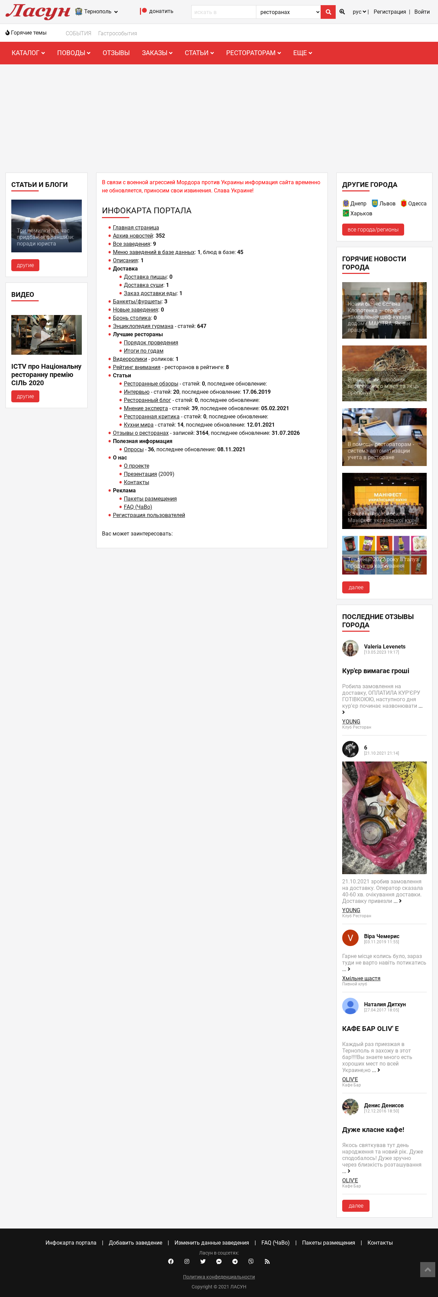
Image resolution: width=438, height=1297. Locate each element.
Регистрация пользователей (149, 515)
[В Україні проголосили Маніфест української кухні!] (384, 527)
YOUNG (351, 721)
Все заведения (131, 244)
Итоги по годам (144, 351)
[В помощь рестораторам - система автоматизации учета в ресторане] (384, 464)
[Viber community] (251, 1261)
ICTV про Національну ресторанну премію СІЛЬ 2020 (46, 374)
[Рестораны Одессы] (404, 205)
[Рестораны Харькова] (346, 214)
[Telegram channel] (235, 1261)
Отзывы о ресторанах (141, 433)
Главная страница (136, 227)
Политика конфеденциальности (219, 1277)
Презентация (140, 474)
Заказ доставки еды (150, 293)
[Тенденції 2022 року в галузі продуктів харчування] (384, 572)
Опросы (134, 449)
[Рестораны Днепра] (346, 205)
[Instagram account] (186, 1261)
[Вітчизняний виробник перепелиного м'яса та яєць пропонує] (384, 399)
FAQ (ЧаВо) (138, 507)
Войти (422, 12)
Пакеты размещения (150, 498)
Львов (387, 203)
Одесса (417, 203)
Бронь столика (132, 318)
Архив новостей (133, 235)
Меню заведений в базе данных (154, 252)
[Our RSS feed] (267, 1261)
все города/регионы (373, 229)
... (396, 901)
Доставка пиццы (145, 277)
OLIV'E (350, 1079)
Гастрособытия (117, 33)
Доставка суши (143, 285)
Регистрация (390, 12)
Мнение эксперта (146, 408)
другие (25, 265)
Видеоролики (130, 359)
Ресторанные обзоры (151, 383)
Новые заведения (135, 309)
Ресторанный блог (147, 400)
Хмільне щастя (361, 978)
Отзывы (116, 53)
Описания (125, 260)
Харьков (361, 213)
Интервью (137, 392)
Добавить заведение (135, 1242)
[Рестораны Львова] (375, 205)
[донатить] (143, 13)
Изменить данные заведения (212, 1242)
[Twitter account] (202, 1261)
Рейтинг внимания (136, 367)
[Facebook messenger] (219, 1261)
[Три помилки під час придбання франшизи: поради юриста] (46, 250)
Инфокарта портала (71, 1242)
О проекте (136, 466)
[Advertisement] (219, 116)
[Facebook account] (170, 1261)
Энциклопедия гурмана (143, 326)
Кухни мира (139, 424)
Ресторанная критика (152, 416)
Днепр (358, 203)
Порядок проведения (151, 342)
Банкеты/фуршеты (137, 301)
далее (356, 587)
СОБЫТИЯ (78, 33)
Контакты (136, 482)
